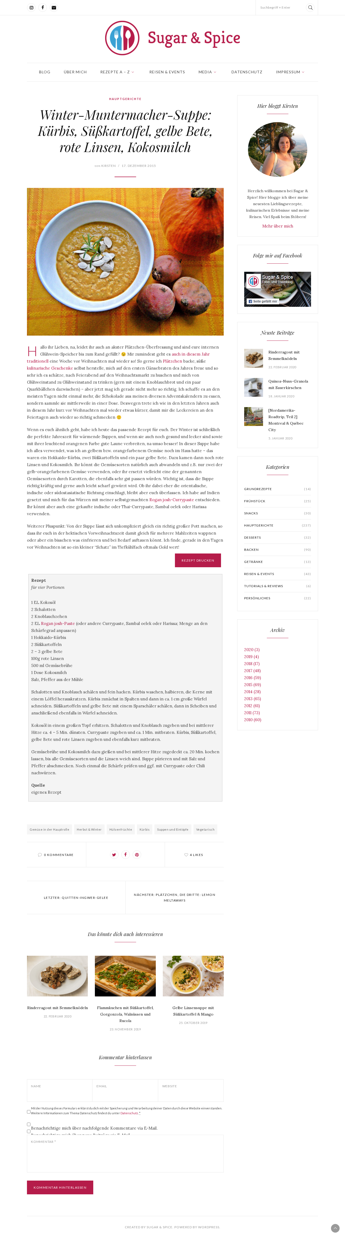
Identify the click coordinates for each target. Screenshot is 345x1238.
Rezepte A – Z (115, 72)
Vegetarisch (205, 829)
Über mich (75, 72)
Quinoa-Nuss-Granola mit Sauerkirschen (288, 384)
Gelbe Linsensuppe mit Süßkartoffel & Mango (193, 1011)
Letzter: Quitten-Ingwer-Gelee (76, 898)
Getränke (277, 562)
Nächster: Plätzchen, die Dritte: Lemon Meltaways (174, 897)
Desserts (277, 537)
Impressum (288, 72)
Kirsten (105, 166)
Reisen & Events (167, 72)
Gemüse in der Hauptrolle (49, 829)
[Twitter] (114, 854)
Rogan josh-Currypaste (171, 499)
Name (36, 1086)
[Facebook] (42, 7)
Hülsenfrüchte (120, 829)
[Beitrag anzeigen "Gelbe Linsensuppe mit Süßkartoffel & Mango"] (193, 976)
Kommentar (43, 1142)
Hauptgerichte (125, 99)
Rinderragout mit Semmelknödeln (57, 1007)
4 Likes (196, 855)
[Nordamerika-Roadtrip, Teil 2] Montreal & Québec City (285, 420)
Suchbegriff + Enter (275, 7)
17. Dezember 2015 (139, 166)
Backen (277, 550)
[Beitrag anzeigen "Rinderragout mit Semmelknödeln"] (57, 976)
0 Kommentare (59, 855)
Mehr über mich (277, 226)
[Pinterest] (137, 854)
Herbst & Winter (89, 829)
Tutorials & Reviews (277, 586)
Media (205, 72)
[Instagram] (31, 7)
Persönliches (277, 598)
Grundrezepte (277, 489)
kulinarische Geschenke (50, 368)
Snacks (277, 513)
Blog (44, 72)
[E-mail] (54, 7)
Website (169, 1086)
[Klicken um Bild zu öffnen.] (125, 262)
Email (101, 1086)
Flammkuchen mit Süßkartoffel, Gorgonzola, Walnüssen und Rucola (125, 1014)
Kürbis (145, 829)
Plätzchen (172, 361)
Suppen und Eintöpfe (173, 829)
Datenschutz (247, 72)
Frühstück (277, 501)
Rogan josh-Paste (58, 623)
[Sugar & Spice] (172, 38)
